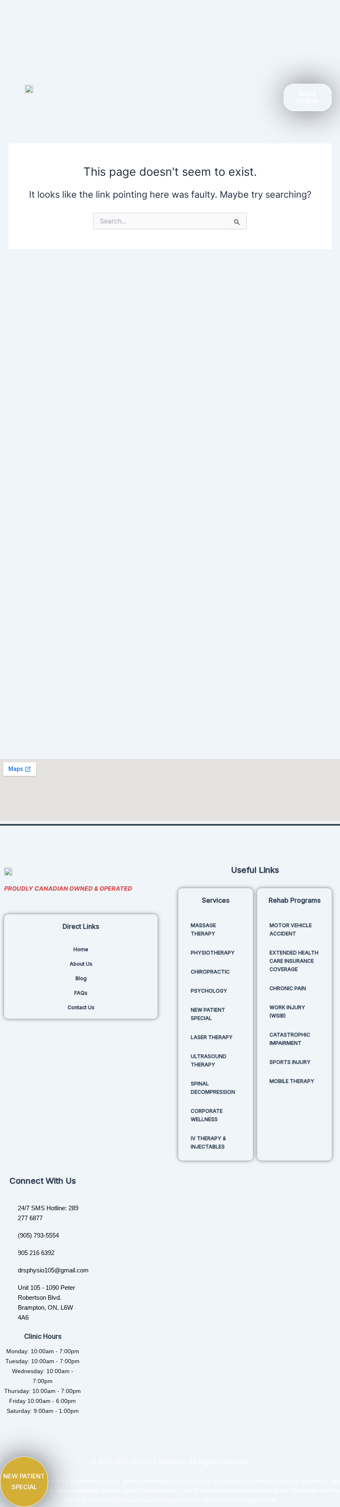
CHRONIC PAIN (288, 988)
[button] (166, 97)
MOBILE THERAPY (292, 1081)
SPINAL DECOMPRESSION (213, 1088)
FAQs (80, 993)
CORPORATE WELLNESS (207, 1115)
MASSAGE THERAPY (203, 929)
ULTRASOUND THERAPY (208, 1060)
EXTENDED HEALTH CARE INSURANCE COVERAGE (294, 961)
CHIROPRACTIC (210, 972)
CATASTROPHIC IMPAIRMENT (290, 1039)
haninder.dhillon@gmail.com (239, 1500)
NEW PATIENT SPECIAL (208, 1014)
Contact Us (81, 1007)
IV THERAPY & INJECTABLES (208, 1142)
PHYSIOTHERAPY (213, 953)
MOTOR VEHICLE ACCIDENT (291, 929)
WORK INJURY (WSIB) (287, 1011)
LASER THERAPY (212, 1037)
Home (80, 949)
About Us (81, 964)
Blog (81, 978)
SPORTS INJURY (290, 1062)
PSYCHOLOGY (209, 991)
